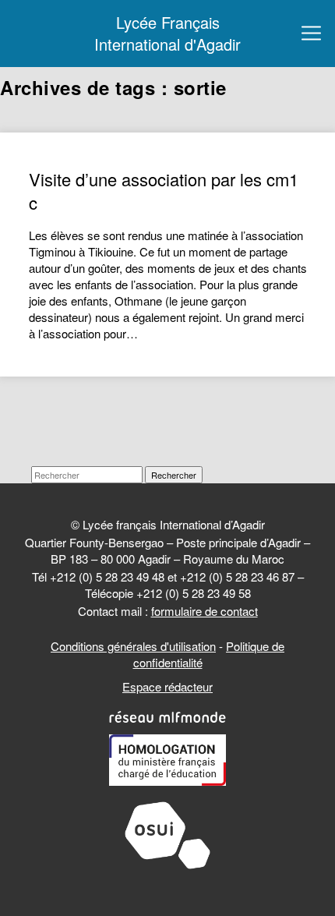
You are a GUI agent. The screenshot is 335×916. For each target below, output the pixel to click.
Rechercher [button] (173, 475)
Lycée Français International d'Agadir (167, 33)
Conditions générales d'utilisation (133, 646)
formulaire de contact (204, 611)
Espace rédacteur (167, 686)
